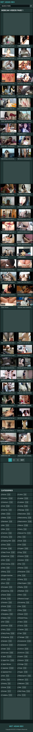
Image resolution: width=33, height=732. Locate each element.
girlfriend (7, 626)
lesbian (23, 498)
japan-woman (6, 664)
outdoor (23, 560)
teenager (23, 637)
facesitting (7, 591)
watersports (24, 676)
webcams (23, 683)
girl (5, 622)
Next (22, 460)
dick (5, 560)
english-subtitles (7, 576)
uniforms (23, 653)
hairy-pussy (8, 633)
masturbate (24, 514)
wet (22, 687)
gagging (6, 610)
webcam (23, 680)
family (6, 599)
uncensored (25, 641)
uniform (23, 649)
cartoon (6, 533)
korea (6, 687)
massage (23, 510)
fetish (6, 606)
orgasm (23, 548)
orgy (22, 552)
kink (5, 676)
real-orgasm (24, 583)
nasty (22, 529)
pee (22, 575)
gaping (6, 618)
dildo (5, 568)
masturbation (25, 521)
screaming (24, 602)
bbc (5, 525)
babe (6, 514)
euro (5, 583)
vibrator (23, 660)
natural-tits (24, 533)
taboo (23, 622)
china (6, 545)
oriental (23, 556)
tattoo (23, 626)
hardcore (7, 645)
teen (22, 633)
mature (23, 525)
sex (22, 606)
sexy (22, 610)
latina (22, 494)
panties (23, 568)
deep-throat (8, 552)
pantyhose (24, 572)
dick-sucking (8, 564)
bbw (5, 529)
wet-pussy (24, 691)
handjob (6, 641)
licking (23, 506)
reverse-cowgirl (24, 599)
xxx (22, 695)
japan (6, 656)
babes (6, 518)
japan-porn (8, 660)
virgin (22, 668)
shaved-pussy (23, 618)
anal (5, 506)
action (6, 494)
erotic (6, 579)
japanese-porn (7, 672)
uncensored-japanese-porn (23, 645)
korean (6, 691)
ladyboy (7, 695)
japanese (7, 668)
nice (22, 537)
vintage (23, 664)
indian (6, 649)
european (7, 587)
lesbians (23, 502)
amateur (7, 498)
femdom (6, 602)
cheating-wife (8, 541)
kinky (6, 680)
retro (22, 595)
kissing (6, 683)
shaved (23, 614)
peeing (23, 579)
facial (6, 595)
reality (23, 587)
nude (22, 541)
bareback (7, 521)
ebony (6, 572)
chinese (6, 548)
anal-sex (6, 510)
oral (22, 545)
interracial (7, 653)
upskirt (23, 656)
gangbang (7, 614)
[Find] (31, 6)
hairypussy (7, 637)
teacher (23, 629)
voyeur (23, 672)
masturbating (25, 518)
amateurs (7, 502)
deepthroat (8, 556)
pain (22, 564)
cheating (7, 537)
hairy (6, 629)
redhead (23, 591)
